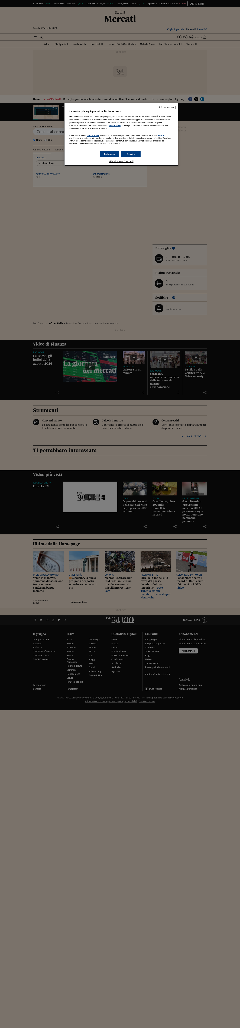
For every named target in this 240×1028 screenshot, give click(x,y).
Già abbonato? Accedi (121, 161)
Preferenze (109, 154)
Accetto (131, 154)
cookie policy (115, 125)
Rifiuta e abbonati (166, 107)
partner (161, 135)
